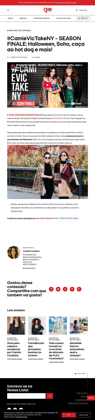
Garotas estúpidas (19, 31)
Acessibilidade (81, 400)
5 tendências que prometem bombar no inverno (36, 349)
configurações (21, 417)
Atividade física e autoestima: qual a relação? (77, 349)
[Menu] (8, 10)
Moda (10, 18)
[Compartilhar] (51, 289)
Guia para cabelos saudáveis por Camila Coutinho (14, 349)
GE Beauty (83, 18)
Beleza (23, 18)
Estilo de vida (64, 18)
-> (49, 396)
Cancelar (83, 415)
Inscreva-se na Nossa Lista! (66, 2)
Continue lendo (14, 359)
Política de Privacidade (78, 403)
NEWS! (91, 398)
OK (69, 415)
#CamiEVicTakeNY (44, 219)
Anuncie (84, 396)
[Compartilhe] (79, 289)
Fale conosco (82, 393)
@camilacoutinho (29, 268)
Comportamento (41, 18)
